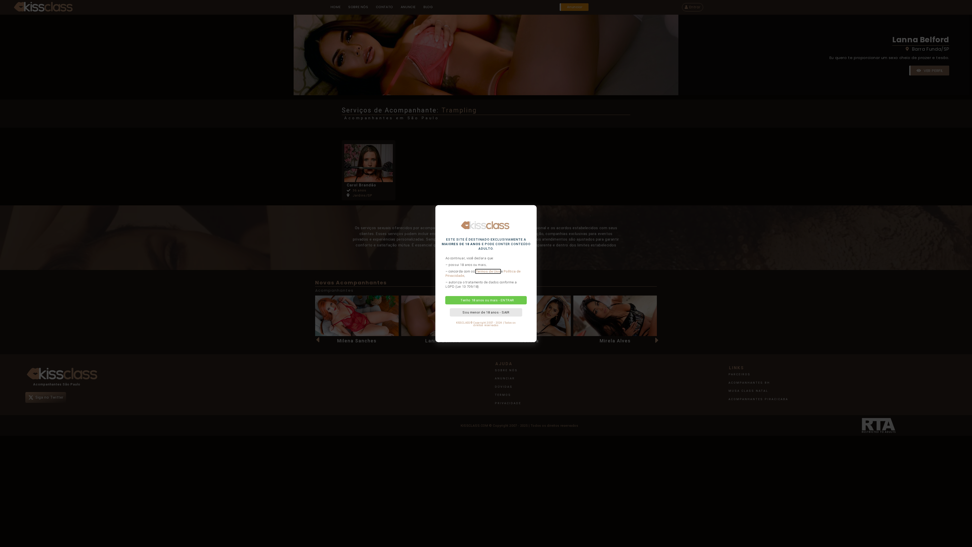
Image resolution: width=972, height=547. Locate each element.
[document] (486, 273)
